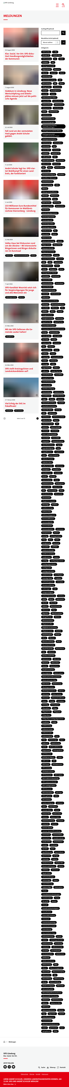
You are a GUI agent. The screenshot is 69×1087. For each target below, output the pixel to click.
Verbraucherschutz (47, 936)
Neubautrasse (55, 666)
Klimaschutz (58, 494)
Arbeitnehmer (46, 115)
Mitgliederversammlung (49, 627)
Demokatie (45, 276)
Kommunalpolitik (47, 522)
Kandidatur (58, 473)
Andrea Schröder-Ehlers (49, 97)
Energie (60, 311)
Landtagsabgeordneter (49, 564)
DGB (50, 262)
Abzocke (44, 73)
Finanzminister (46, 350)
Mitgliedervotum (47, 631)
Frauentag (45, 357)
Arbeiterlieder (54, 111)
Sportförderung (47, 852)
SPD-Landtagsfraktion (48, 785)
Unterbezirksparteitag (48, 922)
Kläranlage (45, 504)
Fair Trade (45, 339)
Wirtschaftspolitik (47, 989)
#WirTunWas (46, 52)
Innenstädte (55, 438)
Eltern (52, 311)
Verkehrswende (47, 943)
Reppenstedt (46, 750)
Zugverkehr (52, 1014)
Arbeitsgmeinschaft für (49, 139)
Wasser (44, 968)
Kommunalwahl (47, 526)
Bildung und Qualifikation (49, 192)
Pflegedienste (46, 712)
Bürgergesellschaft (47, 248)
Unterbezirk (45, 919)
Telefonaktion (59, 887)
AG (55, 59)
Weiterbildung (46, 978)
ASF (53, 62)
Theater (44, 891)
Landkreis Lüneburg (48, 554)
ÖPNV (55, 1031)
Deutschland (59, 283)
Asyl (54, 146)
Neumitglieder (46, 673)
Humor (56, 420)
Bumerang (57, 202)
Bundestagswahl (47, 220)
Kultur (57, 540)
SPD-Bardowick (46, 775)
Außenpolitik (46, 157)
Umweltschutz (46, 912)
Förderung (53, 361)
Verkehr (44, 940)
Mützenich (51, 652)
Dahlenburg (58, 262)
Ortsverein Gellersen (58, 698)
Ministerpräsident (47, 620)
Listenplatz (60, 582)
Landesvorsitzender (48, 550)
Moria (44, 638)
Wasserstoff (45, 971)
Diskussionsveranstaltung (50, 301)
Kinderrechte (46, 487)
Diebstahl (45, 294)
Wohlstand (45, 1000)
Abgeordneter (46, 69)
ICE (57, 424)
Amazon (44, 90)
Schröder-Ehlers (47, 810)
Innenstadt (45, 438)
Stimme (61, 866)
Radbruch (45, 743)
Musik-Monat (60, 648)
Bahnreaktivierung (47, 160)
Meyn (54, 610)
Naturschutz (55, 662)
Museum (52, 638)
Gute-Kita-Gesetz (59, 396)
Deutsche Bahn (46, 280)
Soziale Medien (58, 842)
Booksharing (46, 199)
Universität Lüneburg (48, 915)
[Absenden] (63, 42)
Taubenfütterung (47, 884)
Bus (55, 231)
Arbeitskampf (46, 143)
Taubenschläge (46, 887)
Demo (61, 269)
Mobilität (58, 631)
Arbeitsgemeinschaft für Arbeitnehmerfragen (49, 126)
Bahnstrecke (60, 160)
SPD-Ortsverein (46, 789)
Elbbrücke (55, 308)
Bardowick (56, 164)
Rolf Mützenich (46, 754)
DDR (43, 262)
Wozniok (61, 1010)
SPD (54, 761)
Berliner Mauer (59, 167)
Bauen (50, 167)
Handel (52, 399)
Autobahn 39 (55, 153)
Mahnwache (60, 599)
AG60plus (45, 62)
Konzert (56, 533)
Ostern (44, 701)
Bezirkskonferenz (47, 181)
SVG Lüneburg (46, 799)
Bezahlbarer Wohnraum (49, 178)
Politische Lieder (47, 733)
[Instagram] (9, 1067)
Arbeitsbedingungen (48, 122)
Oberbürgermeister (48, 687)
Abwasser (57, 69)
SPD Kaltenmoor (57, 764)
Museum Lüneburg (47, 641)
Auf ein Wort (46, 150)
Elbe (62, 308)
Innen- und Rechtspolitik (49, 434)
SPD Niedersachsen (48, 771)
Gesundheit (58, 374)
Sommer (54, 824)
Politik (54, 722)
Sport (52, 849)
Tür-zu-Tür (45, 901)
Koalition (54, 504)
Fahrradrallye (46, 336)
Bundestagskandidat (48, 217)
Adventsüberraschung (48, 80)
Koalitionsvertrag (47, 508)
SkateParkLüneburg (48, 821)
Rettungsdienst (57, 750)
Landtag (44, 561)
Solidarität (45, 824)
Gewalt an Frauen (47, 378)
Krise (50, 540)
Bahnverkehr (46, 164)
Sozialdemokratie (59, 838)
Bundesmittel (60, 206)
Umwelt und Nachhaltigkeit (50, 908)
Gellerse (56, 368)
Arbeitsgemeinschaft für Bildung (51, 131)
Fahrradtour (57, 336)
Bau (43, 167)
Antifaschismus (57, 101)
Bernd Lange (46, 171)
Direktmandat (56, 294)
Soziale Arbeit (46, 842)
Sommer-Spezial (47, 827)
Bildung (44, 188)
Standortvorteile (47, 863)
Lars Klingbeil (59, 575)
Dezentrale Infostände (48, 290)
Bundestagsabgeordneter (49, 213)
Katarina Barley (46, 480)
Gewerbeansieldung (48, 382)
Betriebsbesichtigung (48, 174)
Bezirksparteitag (47, 185)
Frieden (44, 361)
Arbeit (44, 111)
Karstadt (52, 476)
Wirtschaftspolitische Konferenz (51, 993)
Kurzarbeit (45, 547)
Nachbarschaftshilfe (48, 655)
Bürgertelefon (46, 255)
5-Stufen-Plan (57, 55)
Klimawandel (46, 497)
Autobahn (45, 153)
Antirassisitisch (46, 104)
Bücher (55, 234)
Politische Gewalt (47, 729)
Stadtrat (54, 859)
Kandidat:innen (46, 473)
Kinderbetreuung (47, 483)
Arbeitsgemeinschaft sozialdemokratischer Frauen (50, 135)
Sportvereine (46, 856)
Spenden (45, 849)
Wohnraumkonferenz (48, 1010)
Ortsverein (45, 698)
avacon (44, 1028)
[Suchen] (63, 33)
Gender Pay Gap (56, 371)
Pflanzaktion (46, 708)
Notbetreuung (57, 684)
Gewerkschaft (46, 385)
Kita (43, 490)
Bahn (55, 157)
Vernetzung (58, 943)
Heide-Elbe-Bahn (47, 410)
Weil (55, 975)
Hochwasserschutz (58, 417)
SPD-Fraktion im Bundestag (50, 778)
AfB (55, 83)
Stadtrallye (45, 859)
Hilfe (43, 413)
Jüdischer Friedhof (47, 459)
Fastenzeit (57, 343)
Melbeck (44, 606)
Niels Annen (45, 684)
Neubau (44, 666)
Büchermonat (46, 238)
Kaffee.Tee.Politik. (47, 466)
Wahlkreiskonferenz (48, 961)
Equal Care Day (46, 322)
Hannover (60, 399)
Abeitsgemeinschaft (48, 66)
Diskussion (45, 297)
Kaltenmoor (59, 466)
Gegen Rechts (46, 368)
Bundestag (45, 210)
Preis (56, 736)
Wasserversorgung (58, 971)
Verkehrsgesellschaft (57, 940)
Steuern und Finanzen (48, 866)
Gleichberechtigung (48, 389)
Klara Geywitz (52, 490)
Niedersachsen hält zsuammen (51, 677)
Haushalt (61, 403)
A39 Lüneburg (46, 59)
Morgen (57, 634)
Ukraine (54, 901)
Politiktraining (46, 726)
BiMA (57, 185)
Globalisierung (58, 392)
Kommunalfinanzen (48, 518)
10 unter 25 (45, 55)
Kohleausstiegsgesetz (48, 515)
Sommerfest (46, 834)
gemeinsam (53, 1028)
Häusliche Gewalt (47, 424)
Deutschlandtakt (47, 287)
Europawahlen (54, 332)
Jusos (44, 455)
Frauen (53, 353)
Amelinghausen (55, 90)
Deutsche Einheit (47, 283)
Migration (45, 613)
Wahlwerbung (46, 964)
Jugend (59, 445)
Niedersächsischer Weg (49, 680)
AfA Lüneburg (46, 83)
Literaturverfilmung (48, 585)
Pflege (55, 708)
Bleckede (45, 195)
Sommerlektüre (57, 834)
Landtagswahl (46, 568)
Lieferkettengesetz (47, 582)
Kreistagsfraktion (56, 536)
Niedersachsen (58, 673)
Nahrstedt (57, 659)
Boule (55, 199)
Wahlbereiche (60, 954)
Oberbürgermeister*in (48, 691)
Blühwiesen (54, 195)
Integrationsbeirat (58, 441)
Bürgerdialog (57, 245)
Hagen (44, 399)
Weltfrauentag (58, 978)
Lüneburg (61, 596)
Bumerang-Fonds (47, 206)
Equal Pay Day (59, 322)
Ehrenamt (45, 304)
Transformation (47, 898)
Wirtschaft (60, 986)
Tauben (56, 880)
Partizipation (55, 705)
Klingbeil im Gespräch (48, 501)
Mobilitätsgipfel (47, 634)
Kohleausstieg (46, 511)
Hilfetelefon (52, 413)
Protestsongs (53, 740)
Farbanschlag (46, 343)
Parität (52, 701)
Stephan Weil (59, 863)
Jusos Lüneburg (53, 455)
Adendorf (53, 73)
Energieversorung (47, 318)
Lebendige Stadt (47, 578)
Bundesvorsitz (46, 231)
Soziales (44, 845)
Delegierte (53, 269)
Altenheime (57, 87)
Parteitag (45, 705)
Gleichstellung (46, 392)
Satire (44, 806)
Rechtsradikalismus (55, 747)
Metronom (45, 610)
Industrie (45, 427)
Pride (44, 740)
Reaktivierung (56, 743)
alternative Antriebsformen (50, 1024)
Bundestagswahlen (48, 224)
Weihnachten (46, 975)
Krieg (44, 540)
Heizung (58, 410)
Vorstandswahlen (47, 954)
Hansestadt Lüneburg (48, 403)
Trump (57, 898)
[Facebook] (5, 1067)
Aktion (62, 83)
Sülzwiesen (55, 870)
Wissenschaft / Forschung (50, 996)
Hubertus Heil (46, 420)
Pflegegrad (57, 712)
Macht (51, 599)
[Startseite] (4, 1042)
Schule (57, 810)
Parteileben (60, 701)
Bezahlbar (61, 174)
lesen (62, 1028)
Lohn (55, 589)
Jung (58, 448)
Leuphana (58, 578)
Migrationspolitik (57, 613)
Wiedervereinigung (48, 986)
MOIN (44, 599)
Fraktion (44, 353)
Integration (45, 441)
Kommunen (60, 529)
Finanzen (51, 346)
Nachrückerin (46, 659)
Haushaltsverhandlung (49, 406)
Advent (62, 73)
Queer (62, 740)
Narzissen (45, 662)
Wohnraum (45, 1007)
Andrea (53, 94)
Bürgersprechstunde (48, 252)
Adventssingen (46, 76)
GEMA (53, 364)
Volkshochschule (57, 947)
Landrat (56, 557)
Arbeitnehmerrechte (48, 118)
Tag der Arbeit (46, 873)
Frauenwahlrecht (57, 357)
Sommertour (46, 838)
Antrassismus (46, 108)
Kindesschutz (57, 487)
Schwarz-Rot (46, 813)
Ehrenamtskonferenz (58, 304)
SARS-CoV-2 (45, 761)
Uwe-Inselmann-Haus (48, 933)
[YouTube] (13, 1067)
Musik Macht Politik (48, 645)
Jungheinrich (59, 452)
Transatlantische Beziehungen (51, 894)
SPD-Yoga (59, 792)
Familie (54, 339)
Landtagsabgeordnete (57, 561)
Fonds (56, 350)
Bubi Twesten (46, 202)
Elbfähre (44, 311)
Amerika (44, 94)
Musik (59, 641)
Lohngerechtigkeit (47, 592)
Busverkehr (45, 234)
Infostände (55, 431)
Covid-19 (60, 259)
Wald (55, 964)
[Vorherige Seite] (4, 418)
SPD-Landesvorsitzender (49, 782)
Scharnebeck (53, 806)
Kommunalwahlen (47, 529)
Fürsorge (45, 364)
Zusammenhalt (46, 1021)
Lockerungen (46, 589)
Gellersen (45, 371)
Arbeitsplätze (58, 143)
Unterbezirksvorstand (48, 926)
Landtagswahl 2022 (48, 571)
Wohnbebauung (57, 1000)
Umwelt (44, 905)
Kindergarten (60, 483)
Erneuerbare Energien (48, 325)
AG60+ (61, 59)
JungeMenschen (47, 452)
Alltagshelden (46, 87)
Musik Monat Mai (47, 648)
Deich (57, 266)
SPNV (56, 796)
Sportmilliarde (59, 852)
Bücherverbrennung (48, 241)
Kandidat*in (56, 469)
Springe (56, 856)
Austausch (56, 150)
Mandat (44, 603)
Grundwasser (46, 396)
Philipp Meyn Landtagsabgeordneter (53, 719)
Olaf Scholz (45, 694)
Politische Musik (47, 736)
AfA (60, 80)
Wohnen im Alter (56, 1003)
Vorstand (45, 950)
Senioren (45, 817)
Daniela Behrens (47, 266)
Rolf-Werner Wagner (48, 757)
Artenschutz (46, 146)
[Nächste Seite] (37, 418)
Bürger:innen (46, 245)
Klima (61, 490)
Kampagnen (45, 469)
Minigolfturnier (46, 617)
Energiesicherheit (47, 315)
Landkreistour (46, 557)
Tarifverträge (46, 880)
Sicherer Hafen (55, 817)
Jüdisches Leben (47, 462)
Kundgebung (46, 543)
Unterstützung (46, 929)
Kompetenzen (46, 533)
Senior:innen (57, 813)
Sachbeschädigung (47, 803)
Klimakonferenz (47, 494)
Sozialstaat (54, 845)
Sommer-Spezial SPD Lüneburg (51, 831)
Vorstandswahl (55, 950)
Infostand (45, 431)
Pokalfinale (45, 722)
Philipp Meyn (46, 715)
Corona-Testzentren (48, 259)
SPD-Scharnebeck (47, 792)
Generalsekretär (47, 374)
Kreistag (44, 536)
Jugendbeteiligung (47, 448)
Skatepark (60, 821)
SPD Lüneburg (46, 768)
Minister (57, 617)
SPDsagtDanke (46, 796)
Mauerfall (53, 603)
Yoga (43, 1014)
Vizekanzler (45, 947)
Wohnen (44, 1003)
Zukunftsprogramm (48, 1017)
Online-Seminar (56, 694)
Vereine (59, 936)
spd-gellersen (46, 1031)
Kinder (57, 480)
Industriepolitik (55, 427)
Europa (44, 332)
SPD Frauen (45, 764)
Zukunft (61, 1014)
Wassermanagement (56, 968)
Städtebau (45, 870)
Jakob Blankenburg (48, 445)
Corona (56, 255)
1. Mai (55, 52)
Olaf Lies (61, 691)
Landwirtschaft (46, 575)
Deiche (44, 269)
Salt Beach (60, 803)
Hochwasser (46, 417)
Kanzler (44, 476)
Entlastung (59, 318)
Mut (43, 652)
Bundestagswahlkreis (48, 227)
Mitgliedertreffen (47, 624)
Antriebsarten (58, 108)
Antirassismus (59, 104)
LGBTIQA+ (55, 547)
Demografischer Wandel (49, 273)
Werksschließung (55, 982)
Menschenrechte (56, 606)
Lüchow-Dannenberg (48, 596)
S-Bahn (60, 757)
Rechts (44, 747)
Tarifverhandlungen (48, 877)
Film (43, 346)
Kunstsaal (56, 543)
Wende (44, 982)
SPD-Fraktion (59, 775)
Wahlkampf (45, 957)
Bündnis (60, 241)
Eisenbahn (45, 308)
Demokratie (55, 276)
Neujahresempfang (48, 670)
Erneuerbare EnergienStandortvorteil (53, 329)
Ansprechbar (46, 101)
